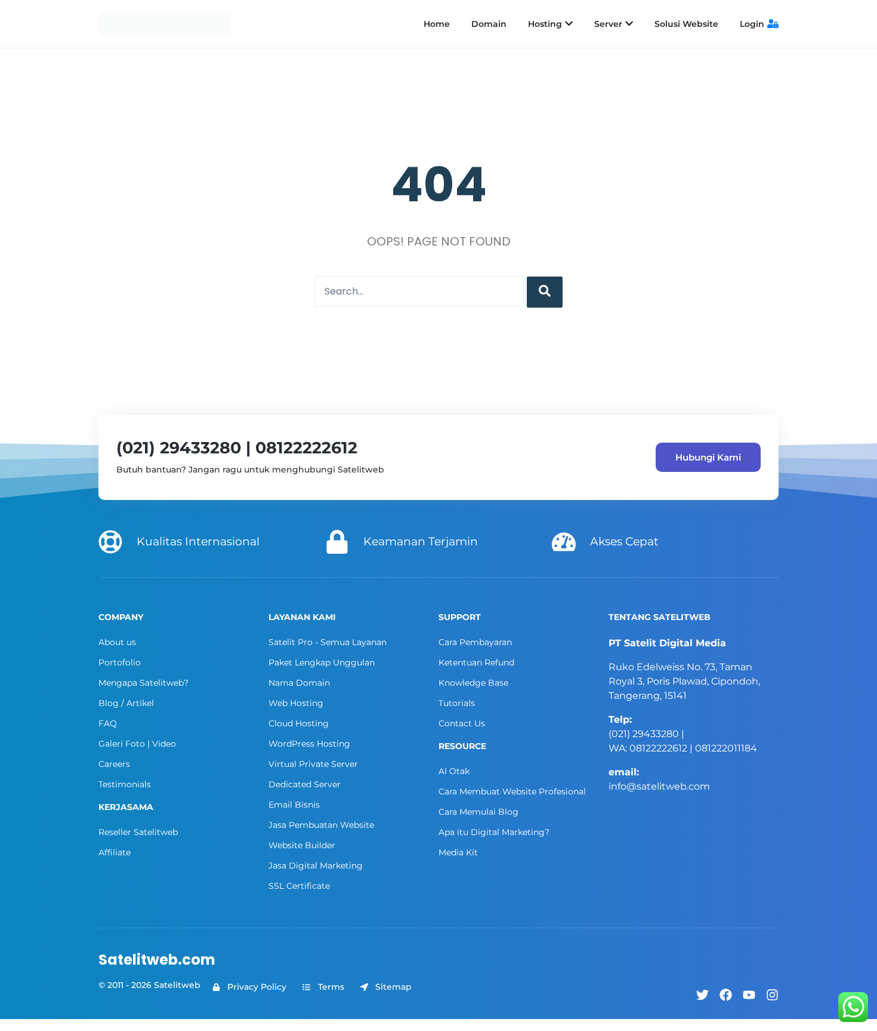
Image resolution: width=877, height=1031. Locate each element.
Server (608, 24)
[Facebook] (725, 995)
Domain (489, 24)
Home (437, 24)
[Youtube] (749, 995)
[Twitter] (702, 995)
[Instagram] (772, 995)
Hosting (545, 24)
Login (752, 24)
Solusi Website (686, 24)
